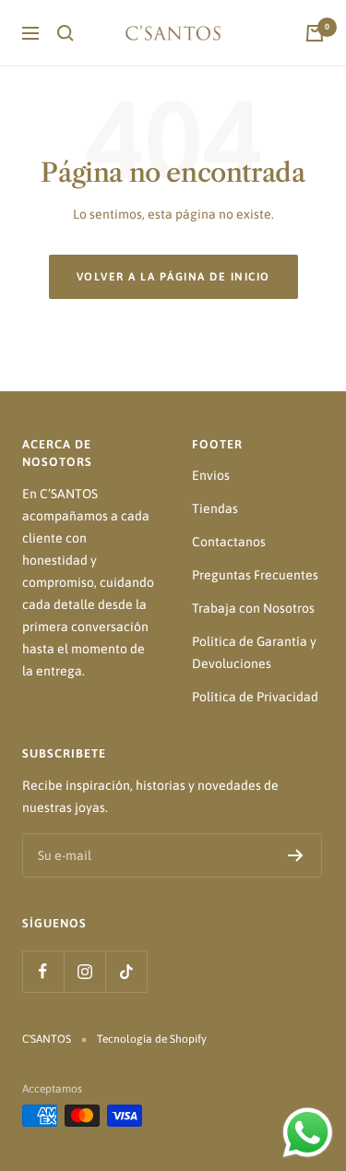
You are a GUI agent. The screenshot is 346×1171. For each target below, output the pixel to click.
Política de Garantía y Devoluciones (254, 652)
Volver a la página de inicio (173, 276)
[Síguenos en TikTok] (126, 971)
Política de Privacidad (255, 696)
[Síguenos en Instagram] (84, 971)
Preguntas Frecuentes (255, 575)
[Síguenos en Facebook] (43, 971)
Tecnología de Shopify (152, 1039)
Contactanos (229, 541)
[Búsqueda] (65, 33)
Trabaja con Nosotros (253, 608)
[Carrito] (314, 33)
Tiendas (215, 508)
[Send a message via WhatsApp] (308, 1133)
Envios (211, 475)
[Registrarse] (296, 855)
